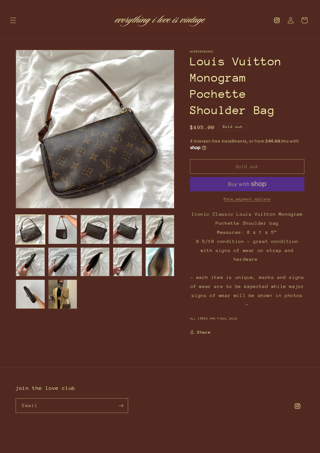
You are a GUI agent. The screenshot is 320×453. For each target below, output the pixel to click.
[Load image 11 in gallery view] (30, 294)
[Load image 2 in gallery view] (63, 229)
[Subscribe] (121, 405)
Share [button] (204, 332)
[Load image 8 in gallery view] (95, 262)
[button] (13, 20)
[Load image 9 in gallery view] (127, 262)
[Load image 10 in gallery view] (160, 262)
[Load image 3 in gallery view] (95, 229)
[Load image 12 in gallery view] (63, 294)
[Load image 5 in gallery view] (160, 229)
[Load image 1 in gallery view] (30, 229)
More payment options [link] (247, 199)
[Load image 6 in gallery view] (30, 262)
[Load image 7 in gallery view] (63, 262)
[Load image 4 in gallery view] (127, 229)
